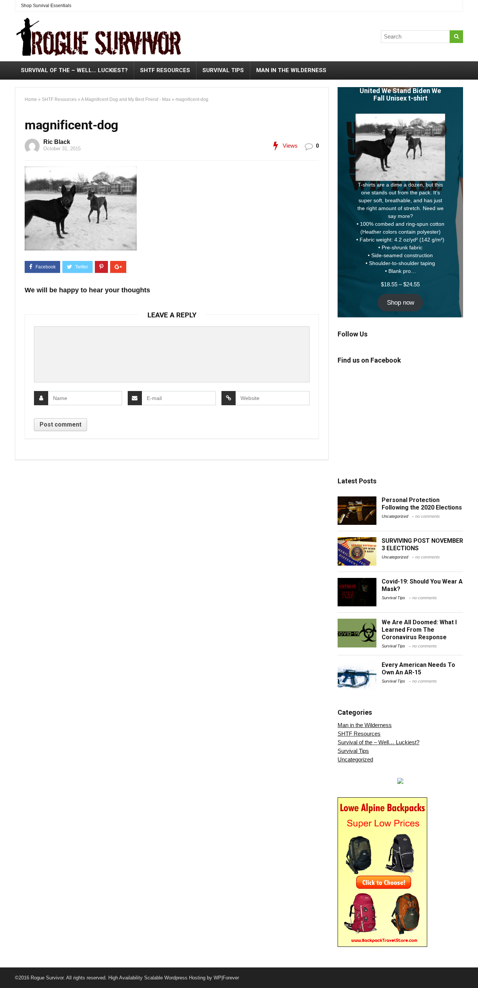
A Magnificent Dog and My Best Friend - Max (126, 99)
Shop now (400, 302)
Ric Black (56, 142)
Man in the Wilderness (291, 70)
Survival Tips (223, 70)
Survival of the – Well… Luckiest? (74, 70)
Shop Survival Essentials (46, 5)
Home (31, 99)
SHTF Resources (165, 70)
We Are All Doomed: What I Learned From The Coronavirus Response (419, 630)
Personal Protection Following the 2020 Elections (422, 503)
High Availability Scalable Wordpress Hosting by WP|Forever (173, 978)
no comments (427, 516)
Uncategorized (395, 516)
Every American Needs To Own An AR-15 (418, 668)
